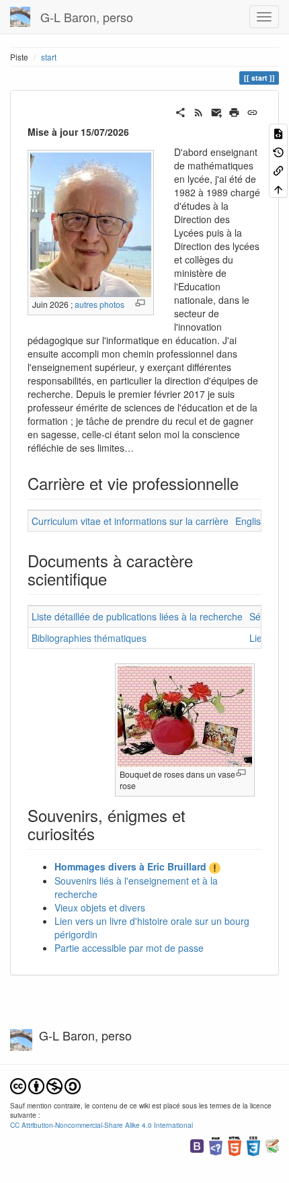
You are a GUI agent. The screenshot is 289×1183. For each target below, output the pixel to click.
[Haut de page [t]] (278, 187)
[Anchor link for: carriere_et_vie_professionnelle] (247, 483)
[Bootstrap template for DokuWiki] (197, 1145)
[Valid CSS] (253, 1145)
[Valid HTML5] (234, 1145)
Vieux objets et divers (99, 907)
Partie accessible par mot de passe (129, 947)
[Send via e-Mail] (216, 111)
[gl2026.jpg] (90, 223)
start (48, 57)
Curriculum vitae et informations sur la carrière (130, 521)
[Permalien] (252, 111)
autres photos (99, 304)
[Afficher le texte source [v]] (278, 132)
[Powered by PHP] (215, 1145)
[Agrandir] (140, 303)
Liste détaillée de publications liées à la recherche (137, 616)
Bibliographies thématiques (89, 638)
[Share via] (180, 111)
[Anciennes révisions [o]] (278, 150)
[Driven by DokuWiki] (272, 1145)
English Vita (260, 521)
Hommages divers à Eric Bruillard (130, 866)
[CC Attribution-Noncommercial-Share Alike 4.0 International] (45, 1084)
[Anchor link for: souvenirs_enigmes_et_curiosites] (103, 833)
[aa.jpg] (185, 714)
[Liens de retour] (278, 169)
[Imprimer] (234, 111)
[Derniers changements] (198, 111)
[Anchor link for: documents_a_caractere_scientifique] (115, 578)
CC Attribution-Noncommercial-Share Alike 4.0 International (101, 1125)
